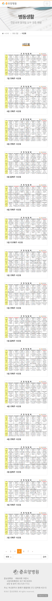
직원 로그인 (42, 595)
